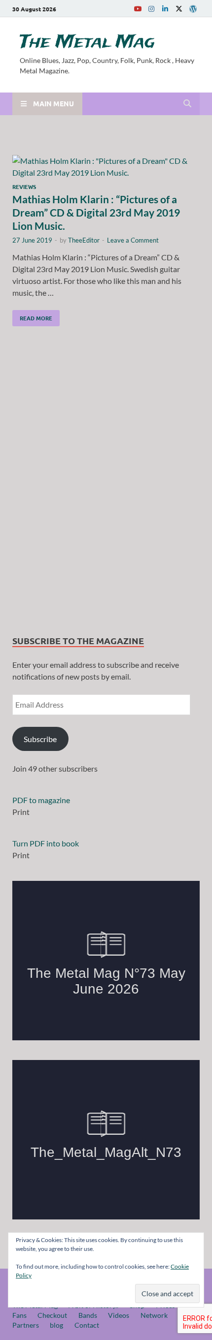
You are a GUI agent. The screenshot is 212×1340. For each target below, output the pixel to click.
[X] (179, 8)
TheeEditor (84, 240)
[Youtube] (137, 8)
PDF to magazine (41, 800)
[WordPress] (193, 9)
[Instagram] (151, 8)
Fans (19, 1315)
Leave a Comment (133, 240)
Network (154, 1315)
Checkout (52, 1315)
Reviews (24, 186)
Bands (87, 1315)
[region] (106, 483)
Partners (25, 1325)
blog (56, 1325)
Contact (86, 1325)
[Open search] (187, 104)
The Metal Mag (87, 42)
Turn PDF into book (45, 843)
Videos (118, 1315)
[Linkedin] (165, 8)
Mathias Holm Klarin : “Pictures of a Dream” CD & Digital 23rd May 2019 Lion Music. (96, 212)
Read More (32, 316)
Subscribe (40, 739)
